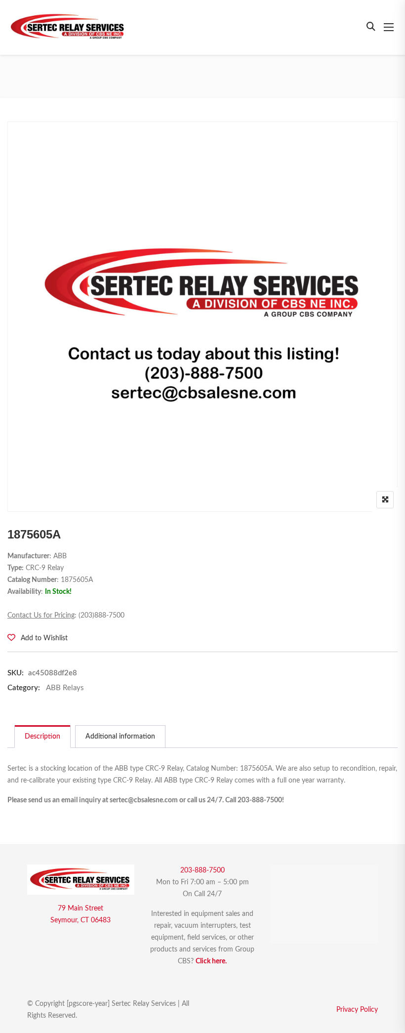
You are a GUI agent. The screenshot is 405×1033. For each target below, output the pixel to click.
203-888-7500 (202, 870)
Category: (23, 688)
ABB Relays (65, 688)
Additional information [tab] (120, 736)
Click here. (211, 961)
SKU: (15, 673)
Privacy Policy (357, 1009)
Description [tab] (42, 736)
